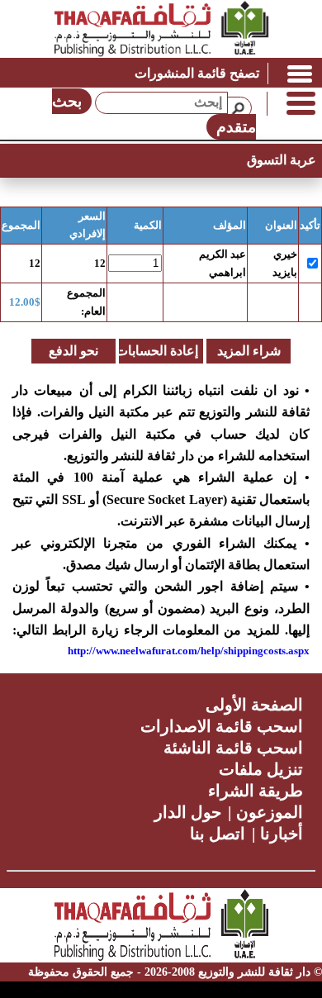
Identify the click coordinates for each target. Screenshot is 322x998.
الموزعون (269, 812)
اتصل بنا (217, 834)
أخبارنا (281, 834)
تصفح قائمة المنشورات (197, 73)
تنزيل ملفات (261, 769)
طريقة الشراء (255, 791)
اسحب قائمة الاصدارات (221, 726)
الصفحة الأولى (254, 705)
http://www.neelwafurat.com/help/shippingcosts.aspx (189, 650)
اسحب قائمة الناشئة (233, 748)
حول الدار (187, 812)
